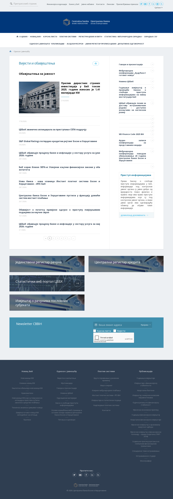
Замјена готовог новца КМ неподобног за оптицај (27, 413)
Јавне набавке (87, 4)
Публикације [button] (57, 43)
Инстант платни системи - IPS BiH (106, 395)
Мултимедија (66, 383)
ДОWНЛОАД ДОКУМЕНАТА (133, 215)
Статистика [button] (110, 36)
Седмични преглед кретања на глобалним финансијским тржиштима (145, 443)
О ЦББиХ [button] (23, 36)
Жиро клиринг (106, 385)
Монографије (146, 461)
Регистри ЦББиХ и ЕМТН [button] (90, 36)
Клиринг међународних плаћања (106, 390)
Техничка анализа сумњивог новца (27, 407)
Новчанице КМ (27, 378)
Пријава (144, 325)
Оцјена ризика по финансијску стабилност (146, 403)
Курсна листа (104, 330)
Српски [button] (158, 7)
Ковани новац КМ (27, 383)
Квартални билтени (145, 390)
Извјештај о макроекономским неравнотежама (146, 396)
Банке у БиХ (74, 4)
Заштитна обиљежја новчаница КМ (27, 388)
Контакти (100, 4)
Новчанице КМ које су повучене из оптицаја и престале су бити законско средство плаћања (27, 400)
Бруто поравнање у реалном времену (106, 379)
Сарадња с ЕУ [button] (150, 36)
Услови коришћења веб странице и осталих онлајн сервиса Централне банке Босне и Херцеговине (66, 412)
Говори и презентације (67, 388)
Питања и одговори (66, 419)
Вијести (121, 330)
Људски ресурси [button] (75, 43)
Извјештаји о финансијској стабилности (145, 384)
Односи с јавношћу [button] (39, 43)
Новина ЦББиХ (66, 393)
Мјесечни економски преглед (145, 410)
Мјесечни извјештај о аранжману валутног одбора (145, 425)
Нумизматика (27, 393)
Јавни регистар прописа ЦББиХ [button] (101, 43)
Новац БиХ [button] (35, 36)
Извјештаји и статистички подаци (106, 400)
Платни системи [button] (67, 36)
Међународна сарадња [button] (130, 36)
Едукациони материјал (67, 398)
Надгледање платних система (106, 405)
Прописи (27, 419)
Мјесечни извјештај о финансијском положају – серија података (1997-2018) (145, 434)
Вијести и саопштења (66, 378)
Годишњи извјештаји (146, 378)
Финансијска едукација (57, 4)
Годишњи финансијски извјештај (146, 415)
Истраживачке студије (146, 456)
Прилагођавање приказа (127, 4)
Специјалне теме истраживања (145, 451)
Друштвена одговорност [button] (131, 43)
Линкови (110, 4)
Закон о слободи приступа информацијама (66, 404)
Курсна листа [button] (50, 36)
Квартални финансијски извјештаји (146, 419)
